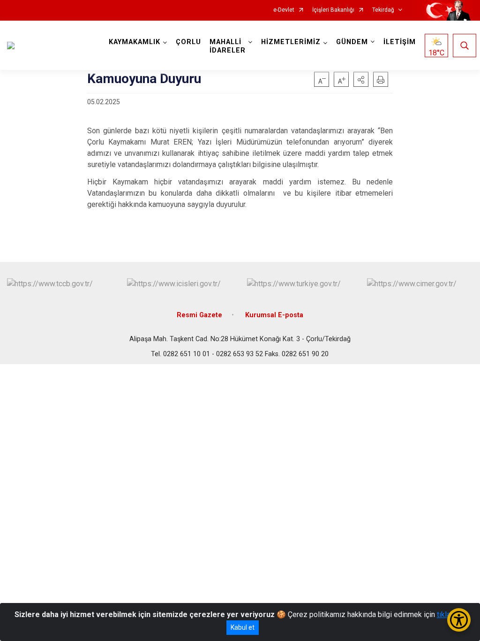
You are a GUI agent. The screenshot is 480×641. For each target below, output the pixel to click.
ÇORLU (188, 42)
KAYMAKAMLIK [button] (134, 42)
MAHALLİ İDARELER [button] (228, 46)
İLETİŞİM (399, 42)
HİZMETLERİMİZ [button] (291, 42)
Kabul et (243, 627)
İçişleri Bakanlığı (333, 10)
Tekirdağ (383, 10)
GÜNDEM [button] (352, 42)
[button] (360, 79)
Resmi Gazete (199, 315)
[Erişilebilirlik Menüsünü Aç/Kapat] (459, 620)
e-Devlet (283, 10)
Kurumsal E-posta (274, 315)
